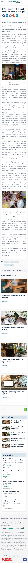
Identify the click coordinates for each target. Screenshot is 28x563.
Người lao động (14, 262)
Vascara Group (6, 474)
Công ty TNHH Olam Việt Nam (10, 493)
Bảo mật (5, 484)
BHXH (6, 262)
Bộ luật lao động (9, 265)
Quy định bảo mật (22, 555)
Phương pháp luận (5, 555)
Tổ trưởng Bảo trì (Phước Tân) (11, 491)
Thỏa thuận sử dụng (14, 555)
